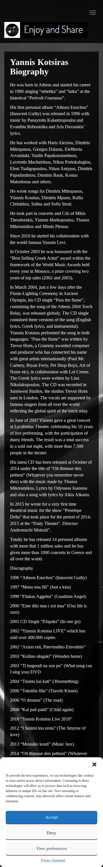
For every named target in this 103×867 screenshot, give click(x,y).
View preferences (51, 848)
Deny (51, 833)
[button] (94, 764)
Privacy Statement (53, 860)
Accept (51, 817)
